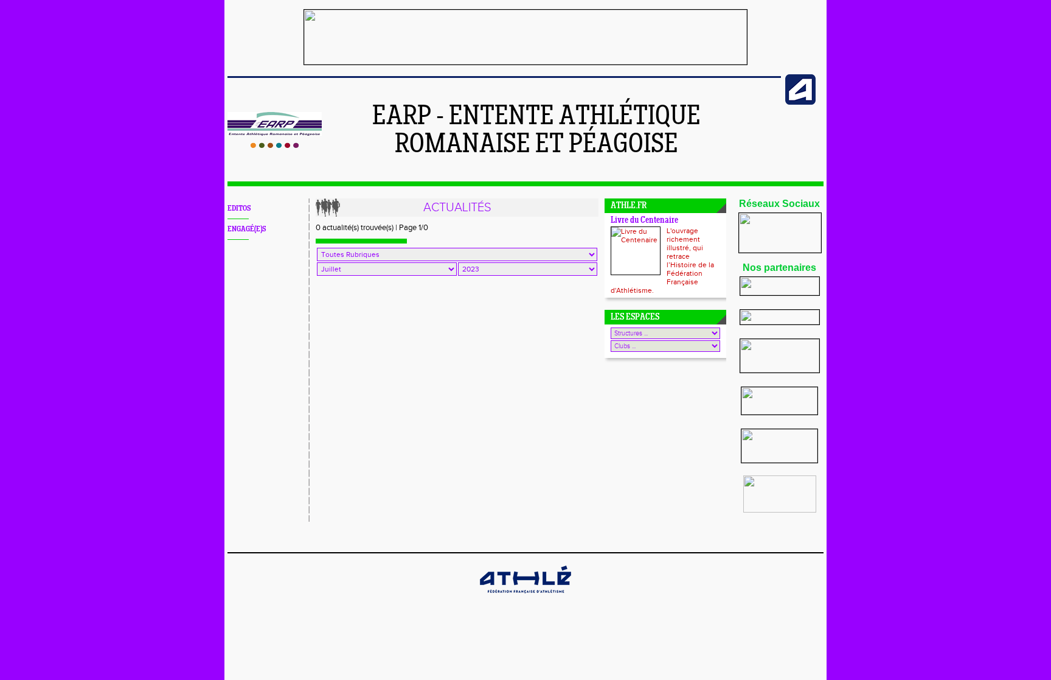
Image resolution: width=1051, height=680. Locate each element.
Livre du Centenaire (644, 220)
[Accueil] (274, 145)
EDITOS (239, 208)
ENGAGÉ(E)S (246, 229)
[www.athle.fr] (800, 102)
